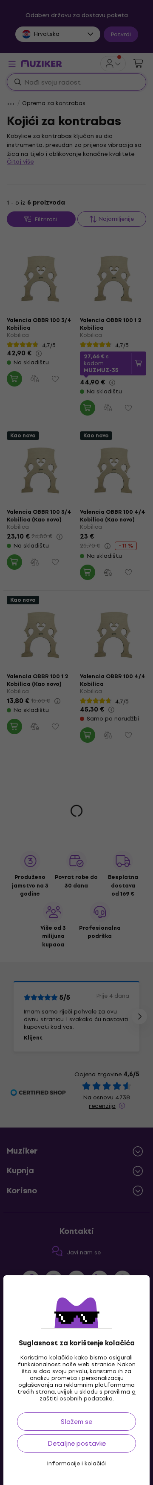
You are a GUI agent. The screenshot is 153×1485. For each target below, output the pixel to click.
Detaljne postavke (77, 1443)
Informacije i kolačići (76, 1463)
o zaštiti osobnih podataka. (88, 1395)
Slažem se (76, 1421)
